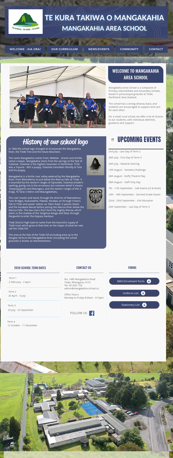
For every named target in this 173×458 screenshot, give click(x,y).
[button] (58, 97)
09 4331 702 (75, 285)
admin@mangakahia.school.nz (81, 288)
